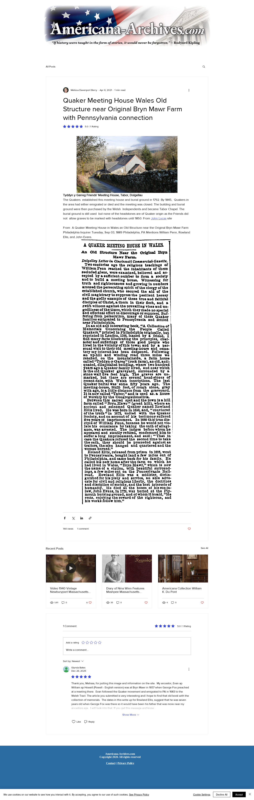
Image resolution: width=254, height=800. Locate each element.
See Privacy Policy (139, 794)
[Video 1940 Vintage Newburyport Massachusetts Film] (71, 568)
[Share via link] (90, 518)
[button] (203, 66)
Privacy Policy (125, 763)
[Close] (250, 794)
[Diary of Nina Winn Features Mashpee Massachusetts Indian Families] (127, 568)
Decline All (221, 794)
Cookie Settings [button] (201, 794)
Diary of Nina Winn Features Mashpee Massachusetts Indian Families (125, 590)
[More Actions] (189, 669)
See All (204, 548)
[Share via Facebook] (64, 518)
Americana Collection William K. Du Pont (182, 590)
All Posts (50, 66)
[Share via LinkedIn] (81, 518)
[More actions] (189, 90)
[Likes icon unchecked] (73, 722)
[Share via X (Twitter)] (73, 518)
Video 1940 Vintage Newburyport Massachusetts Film (69, 590)
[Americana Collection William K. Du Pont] (183, 568)
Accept (239, 794)
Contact (110, 763)
